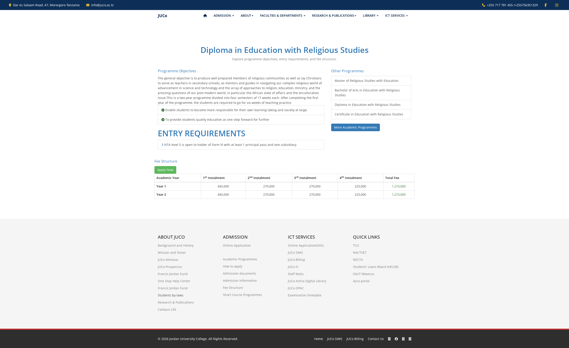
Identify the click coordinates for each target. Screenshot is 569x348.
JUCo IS (293, 267)
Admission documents (239, 273)
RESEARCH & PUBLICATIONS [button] (333, 15)
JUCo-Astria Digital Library (307, 281)
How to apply (232, 266)
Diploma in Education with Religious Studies (368, 105)
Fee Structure (233, 288)
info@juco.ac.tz (102, 5)
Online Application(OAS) (306, 245)
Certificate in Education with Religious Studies (369, 114)
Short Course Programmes (242, 295)
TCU (356, 245)
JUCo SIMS (295, 252)
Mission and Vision (172, 252)
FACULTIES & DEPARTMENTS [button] (281, 15)
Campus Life (167, 309)
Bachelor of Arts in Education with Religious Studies (367, 92)
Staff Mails (296, 274)
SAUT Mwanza (363, 274)
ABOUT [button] (246, 15)
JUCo (162, 15)
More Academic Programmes (355, 127)
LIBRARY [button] (369, 15)
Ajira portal (361, 281)
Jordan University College (188, 339)
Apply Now (165, 170)
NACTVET (360, 252)
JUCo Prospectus (170, 267)
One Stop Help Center (174, 281)
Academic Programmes (240, 259)
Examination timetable (304, 295)
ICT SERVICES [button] (395, 15)
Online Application (237, 245)
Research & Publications (176, 302)
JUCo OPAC (296, 288)
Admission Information (240, 280)
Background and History (176, 245)
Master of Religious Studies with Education (367, 80)
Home (318, 339)
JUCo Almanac (168, 259)
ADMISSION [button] (223, 15)
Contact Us (376, 339)
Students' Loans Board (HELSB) (375, 267)
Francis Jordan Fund (173, 274)
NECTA (358, 259)
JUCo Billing (296, 259)
